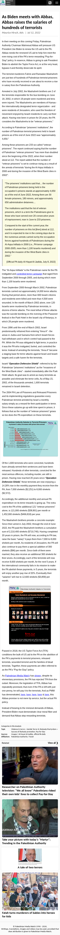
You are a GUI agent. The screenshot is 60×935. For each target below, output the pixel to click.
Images (14, 734)
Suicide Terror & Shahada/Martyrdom (41, 729)
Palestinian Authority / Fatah (22, 737)
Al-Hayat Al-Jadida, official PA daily (32, 734)
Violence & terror (18, 729)
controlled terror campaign (29, 274)
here (23, 694)
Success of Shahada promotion (23, 732)
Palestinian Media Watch (17, 676)
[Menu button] (56, 3)
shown (37, 676)
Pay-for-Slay (40, 732)
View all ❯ (53, 743)
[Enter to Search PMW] (49, 3)
